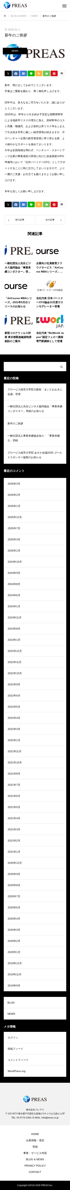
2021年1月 (14, 851)
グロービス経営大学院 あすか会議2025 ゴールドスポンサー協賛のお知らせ (34, 455)
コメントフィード (18, 1059)
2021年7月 (14, 784)
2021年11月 (14, 751)
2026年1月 (14, 505)
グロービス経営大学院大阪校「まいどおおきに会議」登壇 (34, 392)
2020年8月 (14, 885)
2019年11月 (14, 974)
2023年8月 (14, 628)
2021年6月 (14, 795)
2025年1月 (14, 550)
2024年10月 (15, 561)
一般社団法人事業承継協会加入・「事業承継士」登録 (33, 438)
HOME (35, 1134)
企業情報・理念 (35, 1140)
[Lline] (31, 73)
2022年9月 (14, 684)
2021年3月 (14, 829)
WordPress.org (16, 1071)
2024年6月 (14, 595)
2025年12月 (15, 517)
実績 (35, 1146)
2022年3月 (14, 729)
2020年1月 (14, 952)
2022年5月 (14, 706)
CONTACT (35, 1171)
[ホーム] (5, 16)
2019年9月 (14, 985)
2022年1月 (14, 740)
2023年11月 (14, 617)
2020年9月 (14, 874)
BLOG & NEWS (35, 1159)
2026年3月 (14, 483)
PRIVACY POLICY (35, 1165)
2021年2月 (14, 840)
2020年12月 (15, 862)
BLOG (11, 1002)
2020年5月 (14, 907)
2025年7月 (14, 528)
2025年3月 (14, 539)
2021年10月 (15, 762)
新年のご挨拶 (15, 423)
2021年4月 (14, 818)
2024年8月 (14, 584)
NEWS (15, 51)
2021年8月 (14, 773)
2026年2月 (14, 494)
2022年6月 (14, 695)
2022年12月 (15, 650)
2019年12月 (15, 963)
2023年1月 (14, 639)
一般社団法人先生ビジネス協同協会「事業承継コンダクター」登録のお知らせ (34, 408)
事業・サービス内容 (35, 1153)
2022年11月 (14, 662)
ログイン (13, 1037)
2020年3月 (14, 929)
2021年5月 (14, 807)
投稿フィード (15, 1048)
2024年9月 (14, 572)
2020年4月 (14, 918)
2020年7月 (14, 896)
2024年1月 (14, 606)
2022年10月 (15, 673)
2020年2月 (14, 940)
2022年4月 (14, 717)
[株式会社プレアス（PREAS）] (31, 5)
